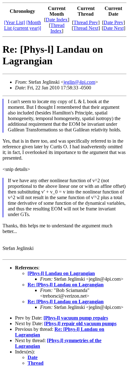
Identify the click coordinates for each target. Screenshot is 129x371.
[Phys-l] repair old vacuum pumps (80, 323)
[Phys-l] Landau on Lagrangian (61, 273)
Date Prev (113, 22)
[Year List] (14, 22)
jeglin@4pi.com (79, 82)
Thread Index (57, 28)
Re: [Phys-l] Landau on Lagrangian (66, 284)
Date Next (113, 28)
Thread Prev (86, 22)
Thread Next (85, 28)
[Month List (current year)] (22, 25)
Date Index (57, 19)
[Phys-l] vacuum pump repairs (76, 318)
